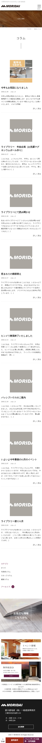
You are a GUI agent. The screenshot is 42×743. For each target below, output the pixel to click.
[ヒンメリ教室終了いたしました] (21, 319)
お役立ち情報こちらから (21, 615)
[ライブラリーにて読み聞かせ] (21, 195)
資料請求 (14, 740)
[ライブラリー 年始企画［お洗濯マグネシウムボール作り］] (21, 130)
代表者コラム (6, 572)
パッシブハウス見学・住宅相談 (32, 740)
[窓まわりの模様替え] (21, 257)
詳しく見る (37, 108)
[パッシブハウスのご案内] (21, 381)
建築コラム (5, 579)
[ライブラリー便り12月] (21, 505)
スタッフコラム (6, 575)
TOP (3, 741)
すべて (3, 568)
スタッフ (13, 92)
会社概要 (21, 727)
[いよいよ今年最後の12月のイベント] (21, 443)
